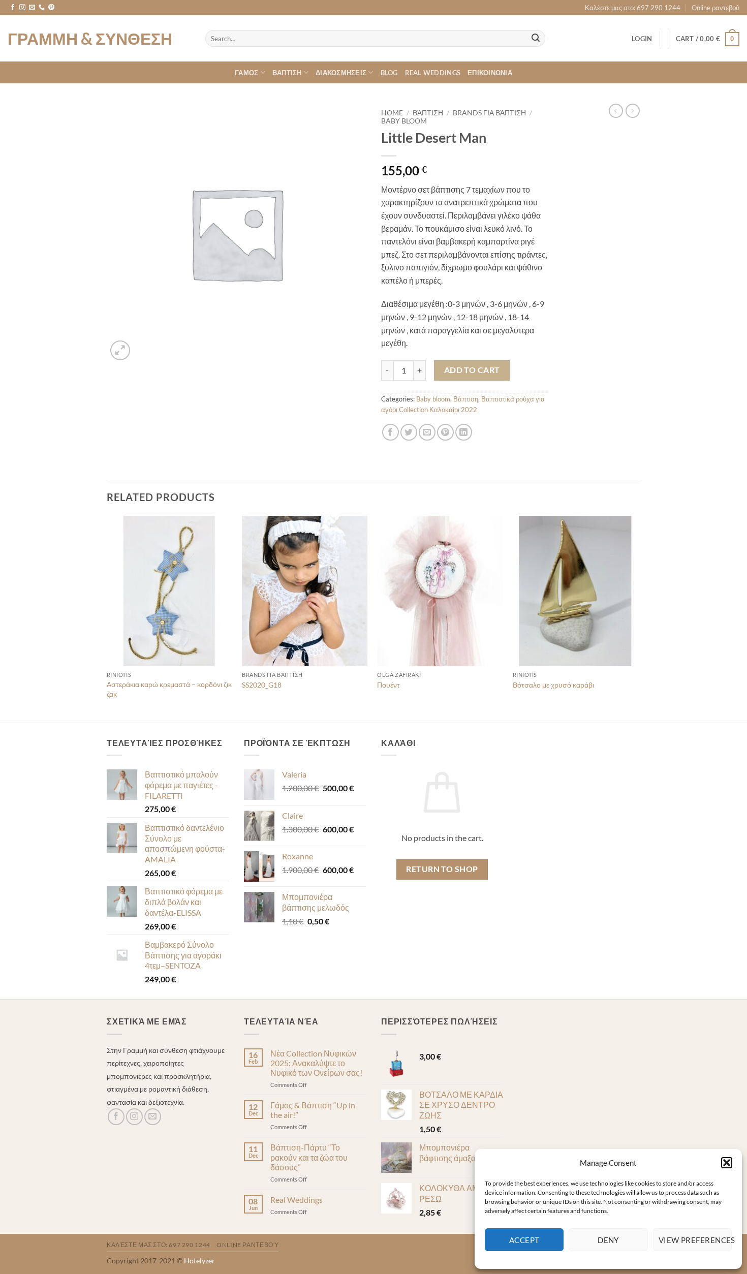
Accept (524, 1240)
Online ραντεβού (715, 8)
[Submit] (535, 38)
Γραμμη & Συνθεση (90, 38)
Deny (608, 1240)
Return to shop (442, 869)
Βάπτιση (428, 113)
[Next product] (616, 111)
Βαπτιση (287, 73)
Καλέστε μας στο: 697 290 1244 (632, 8)
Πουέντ (388, 684)
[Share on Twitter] (408, 432)
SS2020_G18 (262, 684)
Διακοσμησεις (341, 73)
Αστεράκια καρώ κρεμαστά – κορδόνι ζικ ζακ (169, 689)
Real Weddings (432, 73)
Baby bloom (404, 121)
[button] (727, 1163)
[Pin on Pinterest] (445, 432)
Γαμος (246, 73)
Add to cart (472, 370)
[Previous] (107, 617)
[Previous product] (633, 111)
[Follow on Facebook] (13, 7)
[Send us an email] (32, 7)
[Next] (637, 617)
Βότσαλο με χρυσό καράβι (553, 684)
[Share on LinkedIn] (463, 432)
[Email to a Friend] (427, 432)
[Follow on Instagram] (22, 7)
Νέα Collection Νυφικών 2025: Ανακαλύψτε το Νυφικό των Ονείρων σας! (316, 1062)
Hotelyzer (199, 1260)
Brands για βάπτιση (489, 113)
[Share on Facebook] (390, 432)
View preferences (695, 1240)
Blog (389, 73)
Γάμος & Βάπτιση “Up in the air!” (312, 1110)
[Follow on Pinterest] (51, 7)
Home (392, 113)
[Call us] (42, 7)
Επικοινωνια (490, 73)
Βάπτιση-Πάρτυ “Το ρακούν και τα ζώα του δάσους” (309, 1156)
